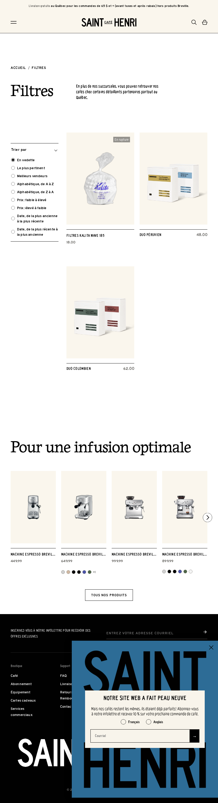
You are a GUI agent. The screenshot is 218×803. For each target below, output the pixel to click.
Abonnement (21, 684)
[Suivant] (207, 517)
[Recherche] (194, 22)
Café (14, 675)
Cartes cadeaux (23, 700)
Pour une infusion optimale (101, 448)
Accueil (18, 67)
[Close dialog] (211, 647)
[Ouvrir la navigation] (24, 22)
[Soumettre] (205, 632)
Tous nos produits (109, 595)
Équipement (21, 692)
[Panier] (204, 22)
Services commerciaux (22, 712)
